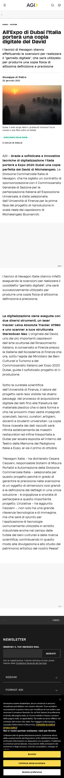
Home (5, 24)
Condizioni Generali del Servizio (31, 663)
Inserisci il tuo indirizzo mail (21, 647)
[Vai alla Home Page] (32, 5)
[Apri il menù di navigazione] (4, 5)
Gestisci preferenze (32, 772)
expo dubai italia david (15, 137)
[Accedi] (59, 5)
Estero (13, 24)
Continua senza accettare (32, 763)
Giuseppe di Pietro (14, 77)
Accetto (32, 754)
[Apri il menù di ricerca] (52, 5)
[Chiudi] (60, 699)
